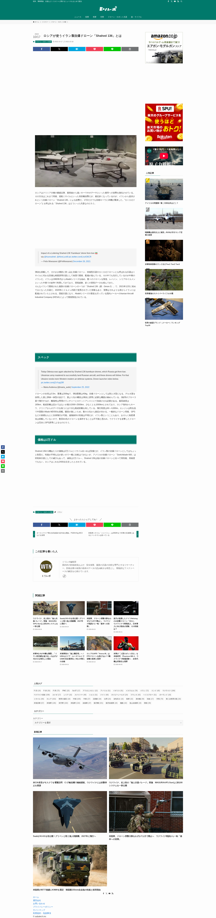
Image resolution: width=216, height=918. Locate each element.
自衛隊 (87, 703)
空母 (159, 699)
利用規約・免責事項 (42, 913)
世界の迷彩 (64, 699)
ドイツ (104, 695)
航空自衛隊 (111, 703)
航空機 (98, 703)
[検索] (181, 1)
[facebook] (168, 1)
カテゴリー (38, 718)
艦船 (123, 703)
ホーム (36, 897)
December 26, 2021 (81, 261)
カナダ (56, 695)
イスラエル (132, 691)
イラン (59, 512)
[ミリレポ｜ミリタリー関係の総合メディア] (108, 9)
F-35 (56, 691)
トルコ (93, 695)
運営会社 (37, 900)
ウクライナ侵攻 (42, 695)
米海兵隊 (39, 703)
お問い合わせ (39, 903)
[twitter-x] (171, 1)
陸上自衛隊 (135, 703)
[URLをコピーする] (129, 49)
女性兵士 (119, 699)
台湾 (107, 699)
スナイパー (80, 695)
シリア (68, 695)
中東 (87, 699)
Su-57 (76, 691)
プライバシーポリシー (43, 907)
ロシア (51, 699)
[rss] (178, 1)
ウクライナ (169, 691)
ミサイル (39, 699)
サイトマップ (39, 910)
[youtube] (174, 1)
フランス (135, 695)
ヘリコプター (149, 695)
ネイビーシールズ (119, 695)
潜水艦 (140, 699)
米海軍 (51, 703)
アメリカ (105, 691)
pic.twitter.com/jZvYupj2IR (52, 382)
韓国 (147, 703)
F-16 (47, 691)
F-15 (37, 691)
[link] (64, 576)
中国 (77, 699)
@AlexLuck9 (62, 257)
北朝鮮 (97, 699)
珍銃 (150, 699)
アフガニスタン (90, 691)
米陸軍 (75, 703)
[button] (41, 49)
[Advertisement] (85, 91)
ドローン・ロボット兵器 (43, 41)
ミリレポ (46, 576)
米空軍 (63, 703)
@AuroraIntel (50, 257)
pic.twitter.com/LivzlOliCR (80, 257)
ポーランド (165, 695)
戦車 (129, 699)
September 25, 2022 (80, 387)
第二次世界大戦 (173, 699)
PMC (66, 691)
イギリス (118, 691)
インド (156, 691)
